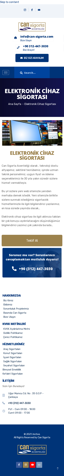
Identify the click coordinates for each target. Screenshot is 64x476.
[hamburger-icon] (5, 72)
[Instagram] (25, 10)
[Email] (39, 465)
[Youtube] (32, 465)
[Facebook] (32, 10)
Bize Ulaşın (26, 40)
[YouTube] (39, 10)
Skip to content (9, 2)
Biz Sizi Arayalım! (33, 58)
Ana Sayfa (14, 104)
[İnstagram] (26, 465)
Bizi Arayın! (28, 50)
